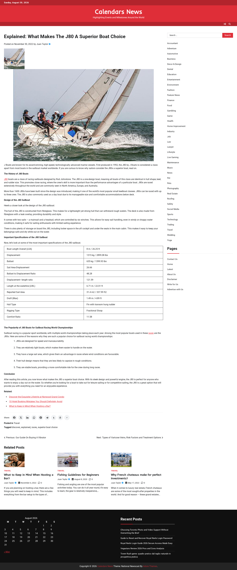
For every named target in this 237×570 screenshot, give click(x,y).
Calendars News (118, 11)
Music (170, 168)
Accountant (172, 43)
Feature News (173, 95)
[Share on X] (20, 417)
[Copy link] (67, 417)
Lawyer (170, 147)
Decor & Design (174, 64)
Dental (170, 69)
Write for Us (172, 284)
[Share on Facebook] (14, 417)
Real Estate (172, 193)
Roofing (170, 198)
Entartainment (173, 79)
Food (169, 105)
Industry (170, 131)
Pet (168, 178)
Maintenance (173, 162)
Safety (170, 204)
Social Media (173, 209)
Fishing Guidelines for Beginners (78, 474)
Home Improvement (176, 126)
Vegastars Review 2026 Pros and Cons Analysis (142, 548)
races (151, 333)
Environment (173, 85)
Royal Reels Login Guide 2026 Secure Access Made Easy (146, 543)
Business (171, 59)
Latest (170, 269)
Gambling (171, 111)
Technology (172, 219)
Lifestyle (171, 152)
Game (170, 116)
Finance (170, 100)
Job (169, 136)
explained (25, 427)
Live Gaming (172, 157)
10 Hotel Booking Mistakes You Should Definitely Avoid (35, 401)
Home (170, 264)
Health (170, 121)
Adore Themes (150, 566)
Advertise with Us (175, 289)
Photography (173, 188)
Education (171, 74)
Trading (170, 224)
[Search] (230, 24)
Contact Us (172, 259)
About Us (171, 274)
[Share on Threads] (60, 417)
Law (169, 142)
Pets (169, 183)
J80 (6, 179)
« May (7, 552)
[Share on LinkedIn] (27, 417)
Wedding (171, 235)
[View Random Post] (225, 24)
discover (16, 427)
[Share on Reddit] (47, 417)
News (169, 173)
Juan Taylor (42, 44)
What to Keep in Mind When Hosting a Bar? (30, 406)
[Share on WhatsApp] (34, 417)
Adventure (171, 48)
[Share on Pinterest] (40, 417)
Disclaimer (172, 279)
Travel (17, 423)
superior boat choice (47, 427)
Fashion (170, 90)
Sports (170, 214)
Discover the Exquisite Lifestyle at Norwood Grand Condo (36, 397)
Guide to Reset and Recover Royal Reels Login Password (146, 538)
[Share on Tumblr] (53, 417)
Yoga (169, 240)
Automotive (172, 53)
